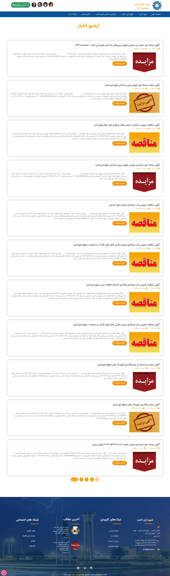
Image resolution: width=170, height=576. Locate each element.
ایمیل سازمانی (113, 546)
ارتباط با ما (72, 14)
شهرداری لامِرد (127, 14)
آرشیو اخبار (85, 14)
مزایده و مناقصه (139, 48)
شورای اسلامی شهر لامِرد (106, 14)
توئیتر (33, 540)
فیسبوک (32, 545)
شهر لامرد (143, 14)
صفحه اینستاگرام (29, 535)
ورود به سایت (113, 541)
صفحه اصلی (156, 14)
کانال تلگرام (31, 530)
